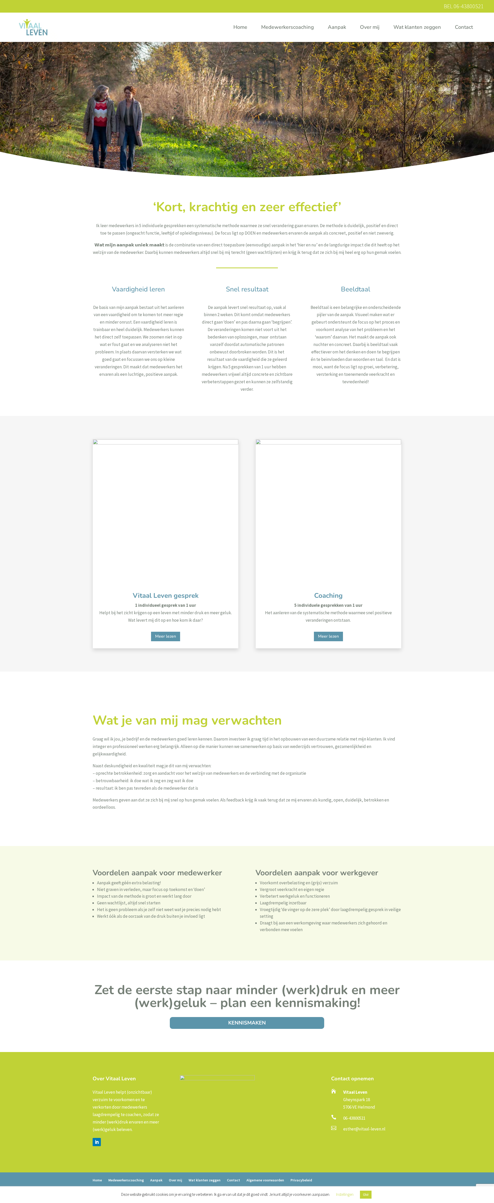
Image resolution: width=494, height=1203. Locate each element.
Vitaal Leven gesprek (166, 595)
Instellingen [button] (345, 1194)
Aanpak (337, 28)
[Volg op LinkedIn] (97, 1142)
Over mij (370, 28)
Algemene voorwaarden (265, 1180)
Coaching (328, 595)
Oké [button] (365, 1194)
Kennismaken (247, 1022)
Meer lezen (165, 636)
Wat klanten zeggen (417, 28)
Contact (464, 28)
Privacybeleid (301, 1180)
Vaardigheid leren (138, 290)
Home (240, 28)
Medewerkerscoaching (287, 28)
